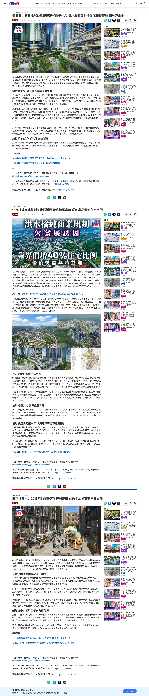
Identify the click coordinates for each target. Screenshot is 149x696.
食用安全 (124, 45)
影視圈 (124, 57)
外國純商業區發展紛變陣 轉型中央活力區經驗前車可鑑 (36, 163)
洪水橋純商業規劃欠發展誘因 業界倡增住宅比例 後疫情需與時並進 (41, 158)
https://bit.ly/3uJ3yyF (63, 184)
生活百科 (124, 34)
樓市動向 (25, 12)
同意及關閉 (129, 691)
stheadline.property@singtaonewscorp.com (31, 176)
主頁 (13, 12)
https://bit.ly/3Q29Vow (66, 190)
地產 (18, 12)
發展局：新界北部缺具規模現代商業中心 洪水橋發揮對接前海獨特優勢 (53, 294)
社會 (123, 90)
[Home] (14, 3)
